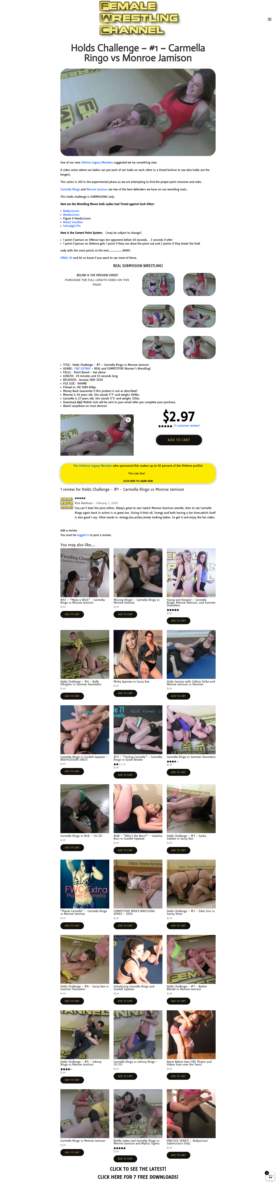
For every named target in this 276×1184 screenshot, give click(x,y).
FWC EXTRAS (82, 368)
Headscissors (71, 214)
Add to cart (179, 440)
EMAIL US (66, 258)
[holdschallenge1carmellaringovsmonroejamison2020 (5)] (199, 326)
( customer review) (187, 425)
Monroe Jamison (97, 189)
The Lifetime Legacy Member (92, 465)
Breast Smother (73, 222)
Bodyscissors (71, 211)
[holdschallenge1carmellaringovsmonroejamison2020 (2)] (158, 326)
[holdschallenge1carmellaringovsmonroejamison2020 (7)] (199, 358)
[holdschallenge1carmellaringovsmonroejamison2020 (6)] (199, 295)
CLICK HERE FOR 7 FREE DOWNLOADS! (138, 1177)
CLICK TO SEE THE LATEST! (138, 1169)
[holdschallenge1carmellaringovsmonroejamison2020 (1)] (158, 358)
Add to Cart (72, 614)
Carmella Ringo (70, 189)
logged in (83, 535)
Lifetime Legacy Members (97, 162)
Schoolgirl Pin (72, 226)
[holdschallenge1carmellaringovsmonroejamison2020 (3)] (158, 295)
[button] (128, 419)
